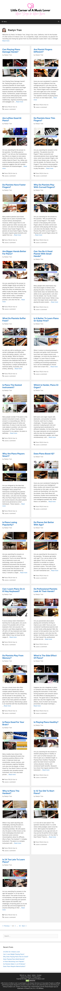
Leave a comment (10, 109)
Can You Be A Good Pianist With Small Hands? (43, 253)
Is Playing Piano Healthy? (46, 722)
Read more (5, 41)
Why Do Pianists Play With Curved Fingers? (44, 186)
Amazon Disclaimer (26, 977)
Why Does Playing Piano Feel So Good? (15, 956)
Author (34, 975)
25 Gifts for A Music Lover (11, 952)
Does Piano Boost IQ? (44, 453)
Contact (39, 975)
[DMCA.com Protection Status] (30, 981)
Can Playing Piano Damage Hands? (11, 50)
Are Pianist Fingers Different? (43, 50)
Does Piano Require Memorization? (14, 966)
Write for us (23, 975)
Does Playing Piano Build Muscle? (14, 959)
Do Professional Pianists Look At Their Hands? (45, 590)
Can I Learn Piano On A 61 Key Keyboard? (13, 590)
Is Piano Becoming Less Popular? (13, 961)
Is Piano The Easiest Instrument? (12, 386)
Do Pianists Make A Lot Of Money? (14, 964)
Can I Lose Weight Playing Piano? (13, 954)
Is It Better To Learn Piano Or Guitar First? (46, 319)
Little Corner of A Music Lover (36, 979)
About (29, 975)
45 (20, 926)
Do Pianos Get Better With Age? (44, 523)
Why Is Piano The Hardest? (10, 792)
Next (24, 926)
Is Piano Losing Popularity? (9, 523)
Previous (6, 926)
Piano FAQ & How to (10, 107)
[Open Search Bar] (58, 21)
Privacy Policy (36, 977)
